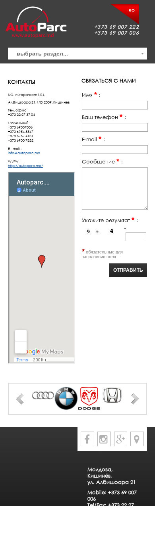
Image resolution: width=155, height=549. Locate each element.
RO (132, 10)
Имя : (91, 95)
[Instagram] (104, 439)
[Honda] (112, 395)
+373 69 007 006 (116, 33)
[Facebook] (87, 439)
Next (135, 399)
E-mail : (93, 139)
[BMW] (66, 398)
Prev (20, 399)
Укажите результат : (110, 220)
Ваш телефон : (104, 117)
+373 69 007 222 (116, 27)
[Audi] (43, 395)
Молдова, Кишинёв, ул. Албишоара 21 (111, 475)
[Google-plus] (121, 439)
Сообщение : (102, 161)
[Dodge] (89, 398)
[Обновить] (102, 233)
